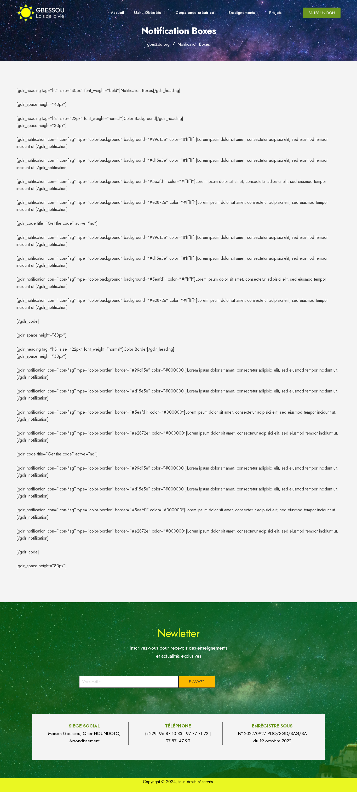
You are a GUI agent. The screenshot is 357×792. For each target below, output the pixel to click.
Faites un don (322, 12)
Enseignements (241, 12)
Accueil (117, 12)
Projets (275, 12)
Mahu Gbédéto (147, 12)
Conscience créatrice (195, 12)
